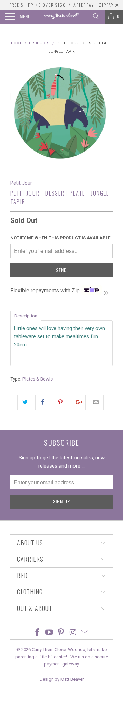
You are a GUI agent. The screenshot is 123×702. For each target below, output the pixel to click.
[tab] (25, 315)
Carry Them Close (49, 649)
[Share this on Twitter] (24, 402)
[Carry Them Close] (61, 17)
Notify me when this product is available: (61, 237)
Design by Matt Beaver (62, 679)
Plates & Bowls (37, 379)
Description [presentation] (25, 315)
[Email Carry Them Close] (85, 633)
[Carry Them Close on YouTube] (49, 633)
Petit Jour (21, 183)
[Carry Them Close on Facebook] (37, 633)
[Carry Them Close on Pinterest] (61, 633)
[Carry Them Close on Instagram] (73, 633)
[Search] (95, 16)
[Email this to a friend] (96, 402)
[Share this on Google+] (78, 402)
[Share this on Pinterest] (60, 402)
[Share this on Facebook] (42, 402)
